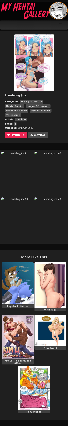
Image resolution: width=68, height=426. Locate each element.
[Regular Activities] (18, 283)
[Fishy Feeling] (34, 388)
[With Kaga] (50, 285)
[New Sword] (50, 330)
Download (39, 134)
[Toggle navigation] (61, 25)
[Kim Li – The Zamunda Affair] (18, 337)
